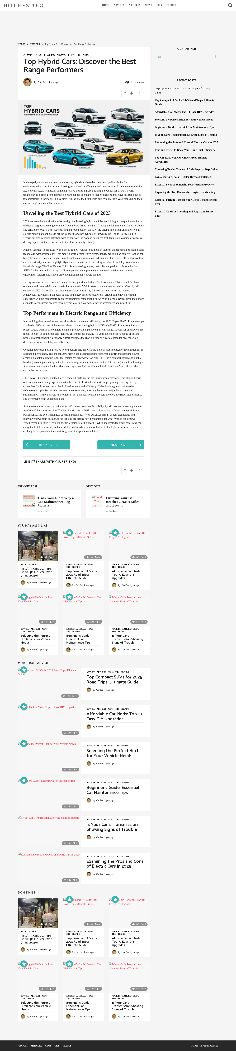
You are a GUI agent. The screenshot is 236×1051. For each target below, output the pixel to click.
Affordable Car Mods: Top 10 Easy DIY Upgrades (126, 575)
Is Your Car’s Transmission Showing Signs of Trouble (127, 639)
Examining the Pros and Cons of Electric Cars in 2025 (115, 864)
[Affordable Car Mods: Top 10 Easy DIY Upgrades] (129, 546)
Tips (159, 5)
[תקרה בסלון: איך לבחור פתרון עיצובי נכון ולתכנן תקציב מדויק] (38, 546)
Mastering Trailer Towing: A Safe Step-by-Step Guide (186, 169)
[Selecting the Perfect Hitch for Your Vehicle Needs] (38, 610)
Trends (171, 5)
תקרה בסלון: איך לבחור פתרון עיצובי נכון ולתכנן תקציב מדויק (37, 572)
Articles (135, 5)
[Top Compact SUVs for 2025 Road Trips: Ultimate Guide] (83, 546)
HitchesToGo (24, 5)
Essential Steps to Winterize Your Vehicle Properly (184, 184)
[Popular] (69, 532)
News (148, 5)
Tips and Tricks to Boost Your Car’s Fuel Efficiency (185, 149)
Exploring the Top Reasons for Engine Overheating (185, 192)
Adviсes (119, 5)
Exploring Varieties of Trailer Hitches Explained (183, 176)
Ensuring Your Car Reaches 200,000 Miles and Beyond (122, 501)
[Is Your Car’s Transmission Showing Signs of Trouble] (129, 610)
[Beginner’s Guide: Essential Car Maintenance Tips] (83, 610)
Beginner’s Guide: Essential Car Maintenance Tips (78, 639)
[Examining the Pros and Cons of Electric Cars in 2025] (49, 868)
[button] (230, 5)
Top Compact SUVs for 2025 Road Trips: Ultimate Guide (82, 575)
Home (105, 5)
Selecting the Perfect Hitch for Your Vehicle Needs (36, 639)
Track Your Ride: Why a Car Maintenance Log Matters (55, 501)
